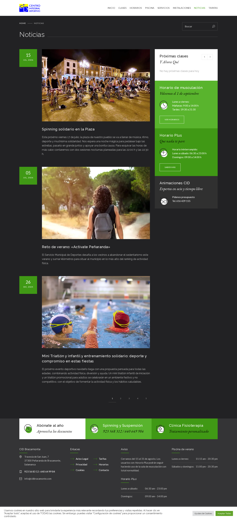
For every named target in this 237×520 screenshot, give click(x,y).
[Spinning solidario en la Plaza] (96, 85)
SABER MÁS (170, 167)
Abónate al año (50, 425)
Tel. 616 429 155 (181, 200)
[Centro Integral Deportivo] (63, 8)
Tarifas (102, 458)
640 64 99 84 (47, 471)
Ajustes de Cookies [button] (203, 513)
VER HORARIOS (172, 119)
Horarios (104, 464)
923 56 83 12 (31, 471)
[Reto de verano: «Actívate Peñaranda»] (96, 203)
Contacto (104, 470)
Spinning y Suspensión (123, 425)
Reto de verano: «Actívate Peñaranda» (76, 247)
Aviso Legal (82, 458)
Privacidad (81, 464)
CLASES (122, 7)
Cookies (80, 470)
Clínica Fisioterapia (186, 425)
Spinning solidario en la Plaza (68, 129)
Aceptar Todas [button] (224, 513)
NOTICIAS (199, 7)
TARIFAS (213, 7)
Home (22, 23)
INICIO (111, 7)
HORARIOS (136, 7)
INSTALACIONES (182, 7)
